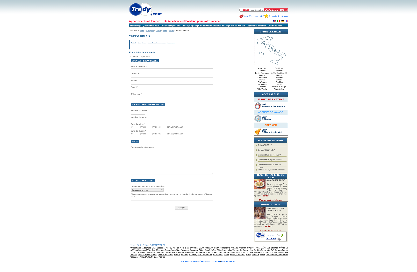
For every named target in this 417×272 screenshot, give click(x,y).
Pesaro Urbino (233, 252)
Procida (273, 252)
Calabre (262, 71)
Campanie (279, 71)
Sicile (279, 84)
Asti (182, 248)
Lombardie (262, 77)
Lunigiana (141, 252)
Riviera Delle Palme (147, 255)
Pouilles (279, 82)
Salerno (192, 255)
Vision (185, 26)
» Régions (150, 30)
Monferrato (190, 252)
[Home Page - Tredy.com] (145, 16)
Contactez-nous (275, 26)
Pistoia (250, 252)
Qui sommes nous (151, 26)
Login (264, 104)
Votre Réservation (251, 16)
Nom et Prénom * (139, 67)
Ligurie (279, 75)
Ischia (232, 250)
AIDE (262, 16)
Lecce (285, 250)
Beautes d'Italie (220, 26)
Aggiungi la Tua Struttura (278, 16)
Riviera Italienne (165, 255)
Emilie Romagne (262, 73)
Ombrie (279, 80)
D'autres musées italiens (270, 230)
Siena (232, 255)
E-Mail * (134, 87)
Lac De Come (242, 250)
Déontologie (166, 26)
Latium (158, 30)
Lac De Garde (256, 250)
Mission (176, 26)
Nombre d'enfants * (140, 117)
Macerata (151, 252)
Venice (154, 257)
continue (267, 196)
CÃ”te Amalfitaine (269, 248)
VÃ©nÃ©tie (279, 89)
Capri (216, 248)
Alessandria (135, 248)
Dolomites (169, 250)
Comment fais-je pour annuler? (270, 160)
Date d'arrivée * (138, 124)
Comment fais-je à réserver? (269, 155)
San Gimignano (205, 255)
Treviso (255, 255)
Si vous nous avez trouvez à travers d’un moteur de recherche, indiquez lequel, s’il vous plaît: (171, 195)
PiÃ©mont (262, 82)
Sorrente (240, 255)
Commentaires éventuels (142, 147)
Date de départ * (138, 131)
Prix (139, 43)
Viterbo (161, 257)
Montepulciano (203, 252)
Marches (279, 77)
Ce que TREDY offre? (266, 150)
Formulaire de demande (156, 43)
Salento (184, 255)
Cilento (242, 248)
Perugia (222, 252)
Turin (262, 255)
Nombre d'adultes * (140, 110)
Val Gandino (271, 255)
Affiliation (266, 119)
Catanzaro (225, 248)
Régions (193, 26)
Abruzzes (262, 68)
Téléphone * (136, 94)
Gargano (194, 250)
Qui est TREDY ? (265, 145)
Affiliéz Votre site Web (272, 132)
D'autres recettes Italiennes (270, 200)
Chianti (234, 248)
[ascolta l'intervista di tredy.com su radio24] (271, 241)
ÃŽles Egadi (204, 250)
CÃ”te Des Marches (154, 250)
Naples (214, 252)
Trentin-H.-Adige (279, 87)
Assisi (176, 248)
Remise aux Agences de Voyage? (271, 170)
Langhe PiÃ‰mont (272, 250)
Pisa (243, 252)
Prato (265, 252)
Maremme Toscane (175, 252)
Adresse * (135, 73)
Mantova (161, 252)
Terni (248, 255)
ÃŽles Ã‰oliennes (219, 250)
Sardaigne (262, 84)
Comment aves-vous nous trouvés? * (148, 187)
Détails (133, 43)
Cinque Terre (253, 248)
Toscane (262, 87)
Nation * (134, 80)
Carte (144, 43)
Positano (258, 252)
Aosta (168, 248)
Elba (177, 250)
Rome (165, 30)
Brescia (194, 248)
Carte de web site (237, 26)
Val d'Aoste (262, 89)
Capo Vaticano (206, 248)
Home (142, 30)
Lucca (132, 252)
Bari (187, 248)
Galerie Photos (205, 26)
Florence (185, 250)
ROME (171, 30)
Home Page (135, 26)
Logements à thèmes (256, 26)
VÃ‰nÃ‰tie (144, 257)
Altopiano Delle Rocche (153, 248)
